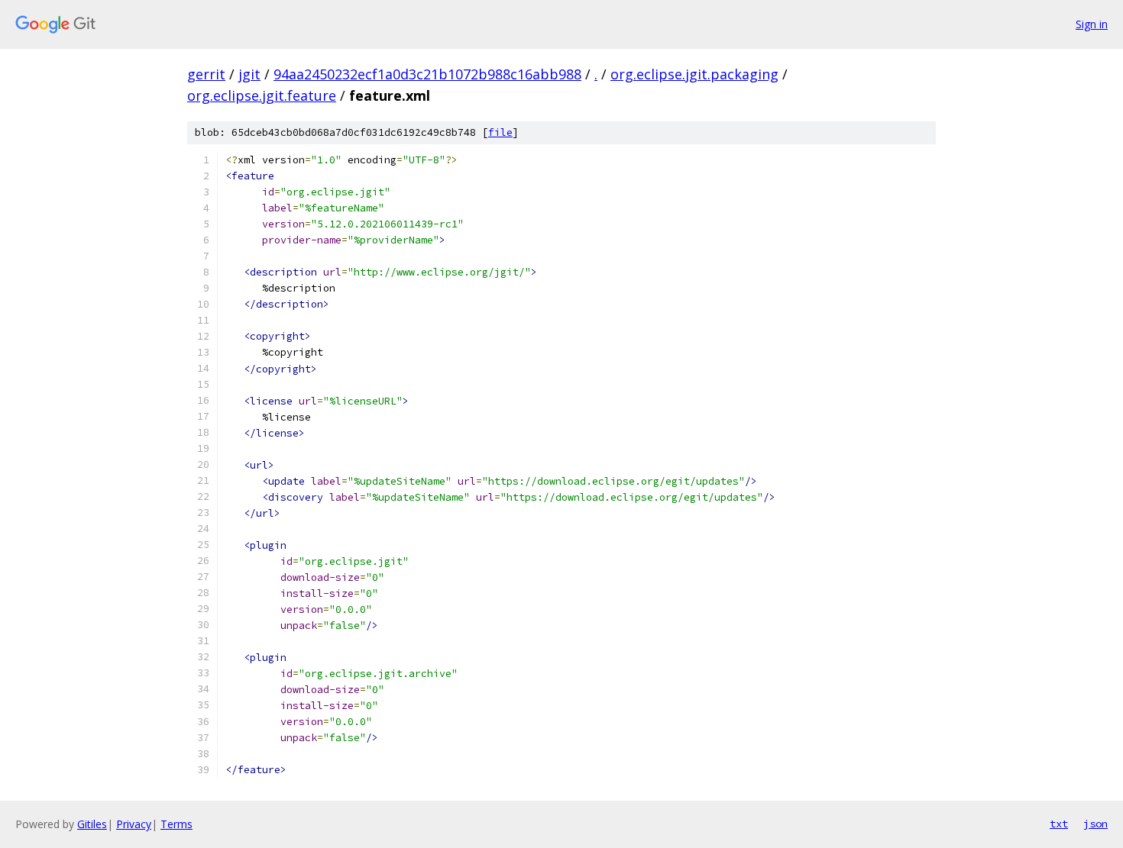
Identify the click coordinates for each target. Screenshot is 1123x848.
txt (1059, 823)
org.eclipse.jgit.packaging (694, 74)
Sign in (1092, 24)
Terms (176, 824)
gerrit (206, 74)
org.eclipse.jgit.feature (261, 95)
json (1095, 823)
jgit (249, 74)
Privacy (133, 824)
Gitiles (92, 824)
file (500, 132)
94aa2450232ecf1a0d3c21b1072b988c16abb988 (427, 74)
